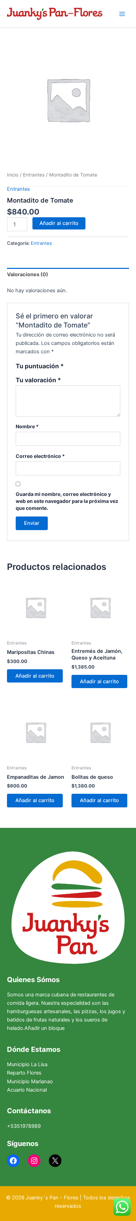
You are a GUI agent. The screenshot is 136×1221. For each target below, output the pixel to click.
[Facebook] (13, 1160)
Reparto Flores (24, 1073)
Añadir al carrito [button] (34, 676)
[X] (55, 1160)
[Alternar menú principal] (122, 14)
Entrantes (34, 175)
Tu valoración (38, 380)
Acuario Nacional (27, 1090)
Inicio (12, 175)
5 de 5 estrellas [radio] (100, 367)
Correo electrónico (40, 456)
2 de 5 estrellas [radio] (78, 367)
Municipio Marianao (30, 1081)
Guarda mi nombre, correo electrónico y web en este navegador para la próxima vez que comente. (67, 501)
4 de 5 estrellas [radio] (93, 367)
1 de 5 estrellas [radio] (70, 367)
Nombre (27, 426)
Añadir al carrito (58, 223)
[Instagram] (34, 1160)
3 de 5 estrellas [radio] (85, 367)
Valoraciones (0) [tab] (27, 274)
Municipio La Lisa (27, 1064)
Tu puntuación (40, 366)
